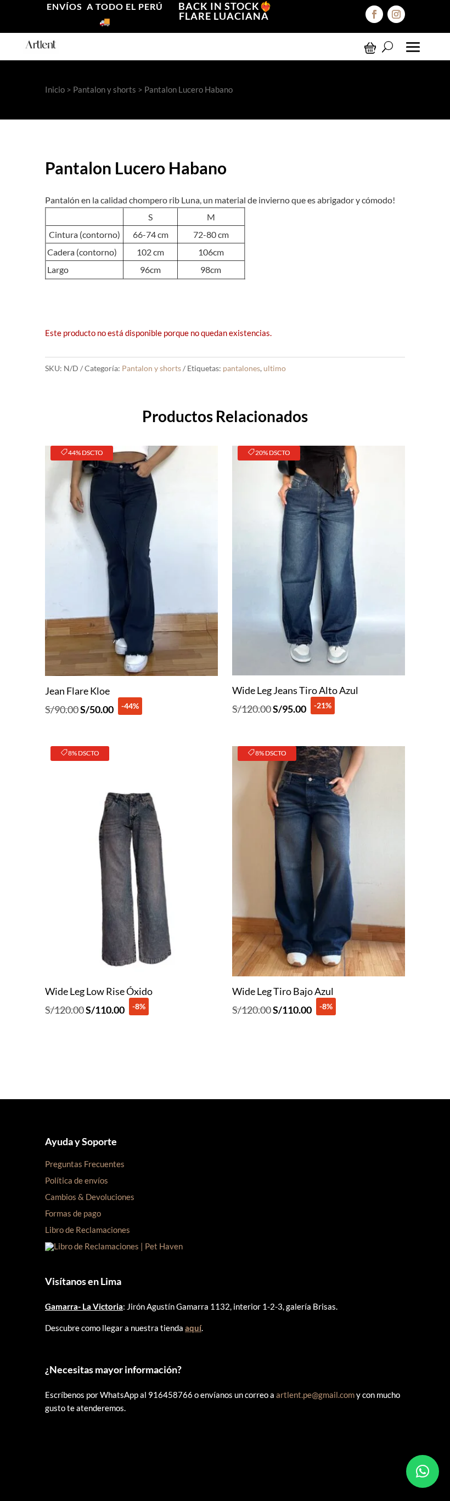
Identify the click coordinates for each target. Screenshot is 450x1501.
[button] (422, 1471)
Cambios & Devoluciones (89, 1197)
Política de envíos (76, 1180)
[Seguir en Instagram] (396, 14)
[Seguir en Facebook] (374, 14)
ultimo (274, 368)
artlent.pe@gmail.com (315, 1395)
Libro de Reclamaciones (87, 1230)
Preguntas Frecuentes (85, 1164)
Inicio (55, 89)
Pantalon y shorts (104, 89)
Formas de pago (73, 1213)
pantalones (241, 368)
